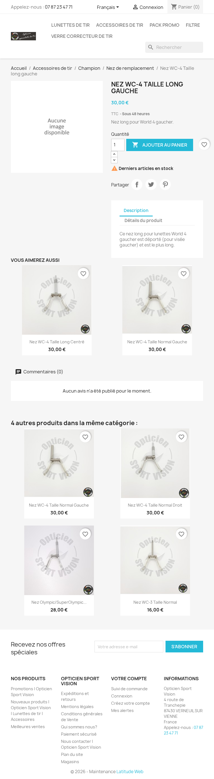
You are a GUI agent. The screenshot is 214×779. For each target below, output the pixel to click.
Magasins (70, 761)
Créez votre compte (130, 703)
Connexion (121, 696)
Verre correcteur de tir (82, 36)
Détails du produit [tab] (143, 220)
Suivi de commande (129, 688)
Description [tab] (136, 210)
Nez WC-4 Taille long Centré (57, 341)
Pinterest (165, 184)
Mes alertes (122, 710)
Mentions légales (77, 706)
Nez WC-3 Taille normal (155, 602)
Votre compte (129, 679)
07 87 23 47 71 (59, 7)
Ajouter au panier (159, 144)
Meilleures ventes (28, 726)
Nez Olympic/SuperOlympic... (59, 602)
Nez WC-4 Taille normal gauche (157, 341)
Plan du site (72, 754)
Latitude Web (130, 772)
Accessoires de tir (119, 25)
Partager (136, 184)
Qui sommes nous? (79, 726)
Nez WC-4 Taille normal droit (155, 505)
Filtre (193, 25)
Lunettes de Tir (70, 25)
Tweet (151, 184)
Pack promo (164, 25)
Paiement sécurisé (79, 734)
